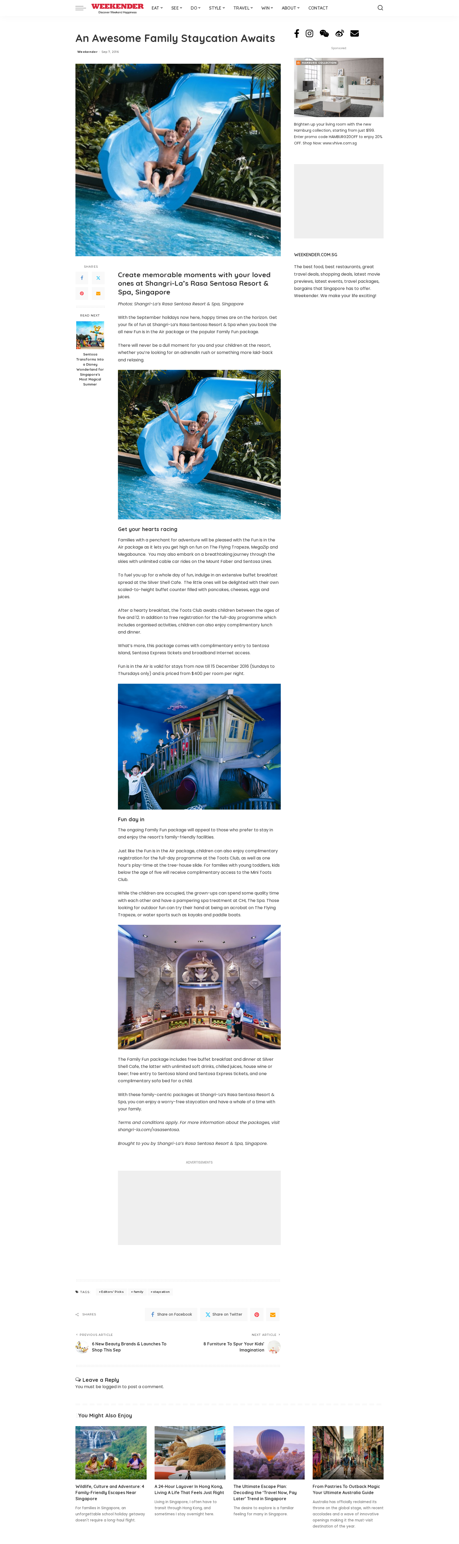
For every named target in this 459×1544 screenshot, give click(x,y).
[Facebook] (81, 278)
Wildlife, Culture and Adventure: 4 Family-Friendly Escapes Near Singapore (109, 1492)
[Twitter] (98, 278)
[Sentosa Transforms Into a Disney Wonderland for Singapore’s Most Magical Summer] (90, 335)
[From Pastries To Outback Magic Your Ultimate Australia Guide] (348, 1452)
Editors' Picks (112, 1292)
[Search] (380, 8)
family (138, 1292)
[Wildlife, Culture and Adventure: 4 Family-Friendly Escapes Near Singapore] (111, 1452)
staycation (161, 1292)
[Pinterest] (81, 293)
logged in (111, 1387)
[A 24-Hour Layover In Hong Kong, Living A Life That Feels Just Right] (190, 1452)
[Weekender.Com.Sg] (117, 8)
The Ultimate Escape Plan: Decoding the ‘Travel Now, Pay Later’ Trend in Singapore (265, 1492)
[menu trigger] (83, 8)
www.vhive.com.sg (340, 143)
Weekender (87, 52)
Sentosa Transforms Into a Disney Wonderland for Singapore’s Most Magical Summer (90, 369)
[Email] (98, 293)
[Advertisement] (199, 1208)
